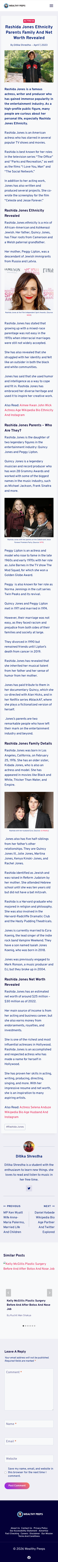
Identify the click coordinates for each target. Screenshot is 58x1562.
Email (11, 1441)
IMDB (29, 315)
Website (11, 1459)
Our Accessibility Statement (23, 1531)
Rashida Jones (15, 1127)
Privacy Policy (40, 1528)
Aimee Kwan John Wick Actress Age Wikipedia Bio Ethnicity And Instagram (29, 410)
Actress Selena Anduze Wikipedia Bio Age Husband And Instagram (28, 1112)
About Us (15, 1528)
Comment (14, 1372)
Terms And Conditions (29, 1536)
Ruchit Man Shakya (20, 1315)
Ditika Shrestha (22, 45)
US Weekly (44, 831)
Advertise (43, 1531)
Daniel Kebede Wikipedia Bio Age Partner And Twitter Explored (45, 1219)
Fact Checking (12, 1533)
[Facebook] (29, 1557)
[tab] (23, 1326)
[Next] (49, 1293)
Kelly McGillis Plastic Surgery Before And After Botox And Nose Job (28, 1305)
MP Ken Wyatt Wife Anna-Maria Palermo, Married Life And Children (13, 1219)
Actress (29, 21)
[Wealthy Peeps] (14, 6)
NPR (41, 542)
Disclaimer (35, 1533)
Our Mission (47, 1533)
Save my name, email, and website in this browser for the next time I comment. (30, 1472)
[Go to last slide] (8, 1293)
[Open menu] (51, 5)
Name (11, 1424)
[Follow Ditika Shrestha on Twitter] (29, 1188)
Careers (24, 1533)
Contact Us (26, 1528)
